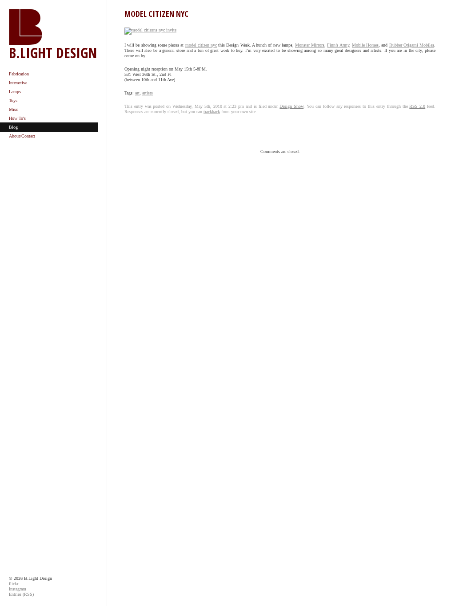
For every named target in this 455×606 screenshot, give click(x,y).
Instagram (17, 588)
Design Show (291, 106)
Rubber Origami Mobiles (411, 45)
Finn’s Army (338, 45)
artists (147, 93)
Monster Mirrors (309, 45)
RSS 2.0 (417, 106)
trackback (212, 111)
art (137, 93)
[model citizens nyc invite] (150, 31)
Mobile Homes (365, 45)
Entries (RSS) (21, 594)
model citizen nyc (201, 45)
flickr (13, 583)
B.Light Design (53, 52)
